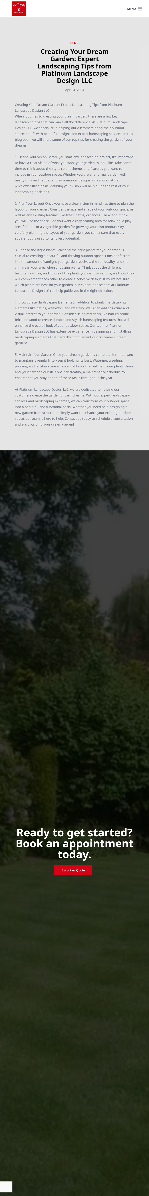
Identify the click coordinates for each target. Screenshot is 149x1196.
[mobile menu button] (140, 8)
